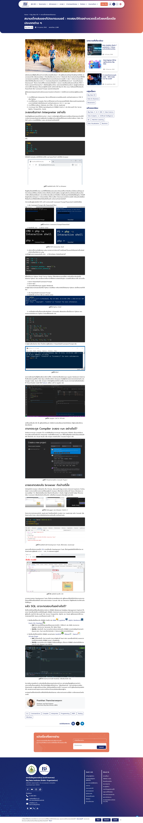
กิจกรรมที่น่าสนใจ (90, 796)
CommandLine (35, 714)
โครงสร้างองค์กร (107, 781)
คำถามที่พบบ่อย (90, 801)
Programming (65, 714)
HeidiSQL (58, 634)
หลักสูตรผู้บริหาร (90, 776)
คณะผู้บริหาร (106, 787)
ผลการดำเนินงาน (107, 797)
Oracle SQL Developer (35, 623)
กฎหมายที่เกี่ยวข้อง (108, 792)
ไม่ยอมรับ (106, 820)
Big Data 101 (34, 15)
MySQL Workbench (75, 620)
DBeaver (67, 634)
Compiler (46, 714)
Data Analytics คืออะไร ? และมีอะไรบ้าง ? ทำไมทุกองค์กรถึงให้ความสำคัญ (109, 47)
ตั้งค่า (98, 820)
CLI (27, 714)
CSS (42, 549)
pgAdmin (62, 620)
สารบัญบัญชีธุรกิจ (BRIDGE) (90, 779)
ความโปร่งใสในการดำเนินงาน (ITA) (109, 800)
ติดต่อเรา (88, 799)
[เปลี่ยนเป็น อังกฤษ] (120, 4)
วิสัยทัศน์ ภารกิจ (107, 779)
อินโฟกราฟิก (89, 793)
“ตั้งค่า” (50, 821)
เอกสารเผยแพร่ (90, 791)
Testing (80, 714)
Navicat (75, 634)
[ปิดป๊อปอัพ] (120, 820)
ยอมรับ (115, 820)
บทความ (88, 786)
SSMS (54, 620)
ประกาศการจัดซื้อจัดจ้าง (92, 783)
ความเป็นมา (106, 776)
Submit (101, 747)
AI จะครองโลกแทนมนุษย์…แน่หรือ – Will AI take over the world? (109, 77)
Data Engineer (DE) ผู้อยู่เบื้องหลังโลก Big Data (109, 62)
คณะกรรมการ (106, 784)
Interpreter (54, 714)
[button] (34, 4)
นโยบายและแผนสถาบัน (108, 794)
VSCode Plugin (33, 636)
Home (26, 15)
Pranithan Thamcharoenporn (49, 700)
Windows (29, 717)
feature (45, 383)
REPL (73, 714)
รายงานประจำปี (89, 788)
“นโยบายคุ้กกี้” (79, 819)
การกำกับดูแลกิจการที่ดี (108, 789)
